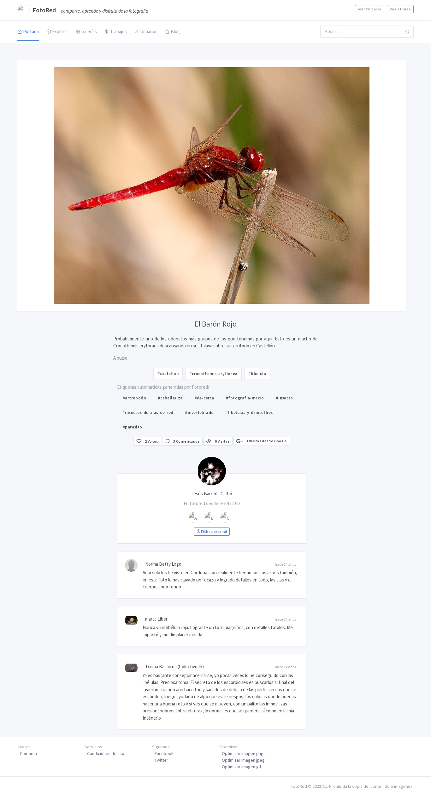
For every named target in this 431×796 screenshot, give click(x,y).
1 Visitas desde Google (266, 441)
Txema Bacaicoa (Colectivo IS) (174, 666)
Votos (151, 441)
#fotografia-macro (245, 398)
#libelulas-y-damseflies (249, 412)
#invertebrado (199, 412)
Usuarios (148, 31)
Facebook (164, 753)
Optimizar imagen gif (241, 766)
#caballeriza (170, 398)
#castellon (168, 373)
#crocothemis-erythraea (213, 373)
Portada (31, 31)
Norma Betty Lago (163, 564)
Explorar (60, 31)
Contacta (28, 753)
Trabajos (118, 31)
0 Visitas (222, 441)
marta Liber (156, 619)
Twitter (161, 760)
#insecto (284, 398)
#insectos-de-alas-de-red (147, 412)
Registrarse (400, 9)
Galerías (89, 31)
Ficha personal (213, 531)
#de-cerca (204, 398)
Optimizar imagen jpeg (243, 760)
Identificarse (369, 9)
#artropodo (134, 398)
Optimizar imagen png (242, 753)
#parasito (132, 427)
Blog (175, 31)
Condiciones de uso (105, 753)
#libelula (257, 373)
